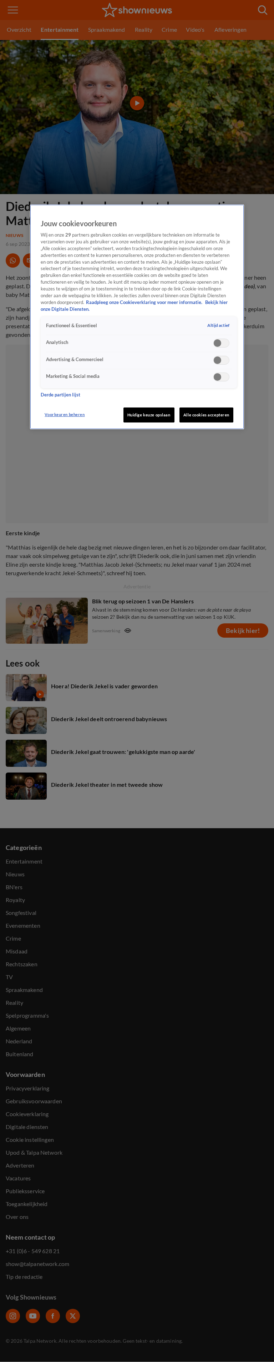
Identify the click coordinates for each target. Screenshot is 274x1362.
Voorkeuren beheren (65, 414)
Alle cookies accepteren (206, 414)
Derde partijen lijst (60, 395)
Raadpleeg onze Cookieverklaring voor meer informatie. (144, 302)
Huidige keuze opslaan (149, 414)
